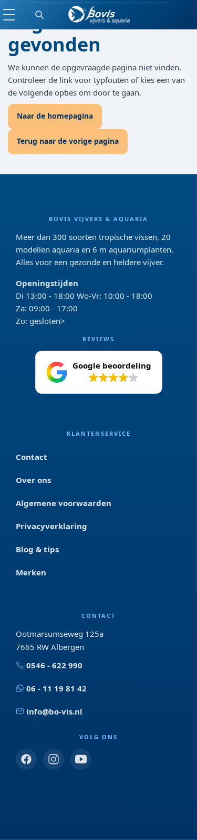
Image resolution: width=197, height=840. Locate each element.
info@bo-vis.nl (54, 711)
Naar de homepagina (55, 116)
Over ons (33, 480)
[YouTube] (80, 759)
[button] (98, 372)
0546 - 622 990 (54, 665)
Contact (31, 457)
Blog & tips (37, 549)
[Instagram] (53, 759)
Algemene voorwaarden (63, 503)
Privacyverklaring (51, 526)
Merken (31, 572)
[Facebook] (26, 759)
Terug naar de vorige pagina (68, 141)
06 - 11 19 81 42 (56, 688)
